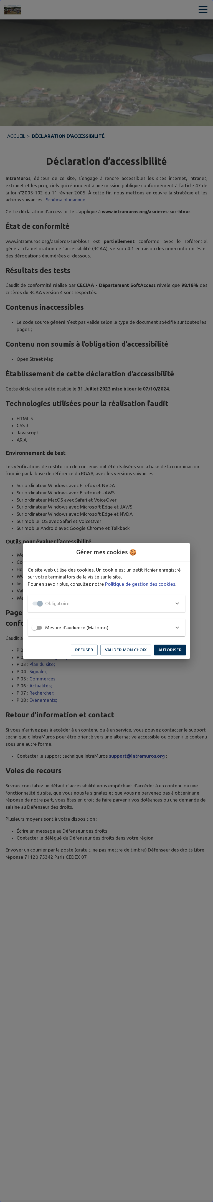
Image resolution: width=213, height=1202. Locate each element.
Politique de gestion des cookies (140, 584)
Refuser (84, 649)
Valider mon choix (126, 649)
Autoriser (170, 649)
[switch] (34, 627)
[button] (106, 603)
